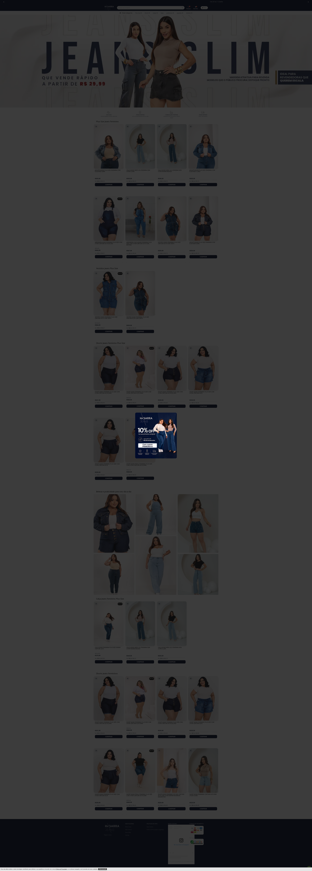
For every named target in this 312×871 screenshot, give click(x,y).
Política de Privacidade (61, 869)
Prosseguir (102, 869)
